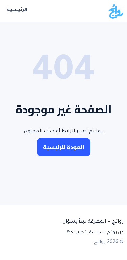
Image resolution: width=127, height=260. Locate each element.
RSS (69, 232)
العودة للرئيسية (63, 147)
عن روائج (115, 232)
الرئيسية (17, 10)
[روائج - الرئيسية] (115, 11)
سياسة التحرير (90, 232)
